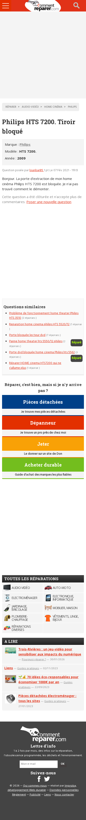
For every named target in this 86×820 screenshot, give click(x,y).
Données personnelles (64, 790)
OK (62, 764)
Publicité (35, 794)
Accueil (43, 5)
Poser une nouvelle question (48, 201)
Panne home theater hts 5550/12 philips (35, 341)
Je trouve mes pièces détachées (43, 411)
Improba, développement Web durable (42, 788)
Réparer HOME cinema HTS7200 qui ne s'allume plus (35, 365)
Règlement (19, 794)
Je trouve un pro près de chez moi (43, 432)
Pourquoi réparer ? (34, 659)
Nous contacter (64, 794)
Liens (8, 668)
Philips (25, 144)
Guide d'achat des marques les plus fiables (43, 474)
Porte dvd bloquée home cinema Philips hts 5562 (42, 352)
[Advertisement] (43, 55)
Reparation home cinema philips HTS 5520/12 (39, 324)
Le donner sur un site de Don (43, 453)
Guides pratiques (28, 668)
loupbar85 (36, 170)
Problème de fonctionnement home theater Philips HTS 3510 (43, 315)
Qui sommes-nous (35, 786)
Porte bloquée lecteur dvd (27, 335)
